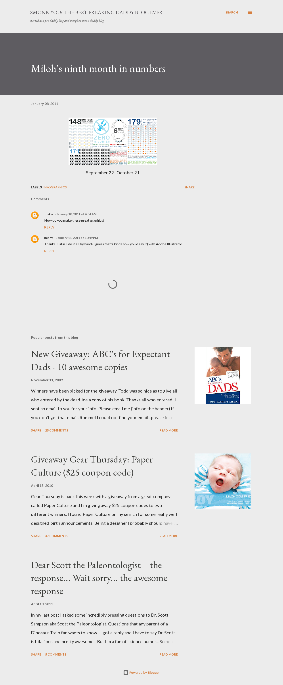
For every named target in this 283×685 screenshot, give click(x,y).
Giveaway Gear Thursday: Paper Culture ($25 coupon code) (92, 465)
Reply (49, 227)
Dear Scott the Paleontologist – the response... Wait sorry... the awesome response (99, 577)
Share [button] (189, 187)
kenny (48, 238)
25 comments (56, 430)
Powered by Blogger (144, 672)
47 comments (56, 536)
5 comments (55, 654)
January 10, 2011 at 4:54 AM (76, 214)
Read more (168, 430)
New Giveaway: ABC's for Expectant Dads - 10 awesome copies (100, 360)
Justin (48, 214)
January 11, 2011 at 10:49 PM (77, 238)
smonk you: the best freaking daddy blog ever (96, 12)
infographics (55, 187)
